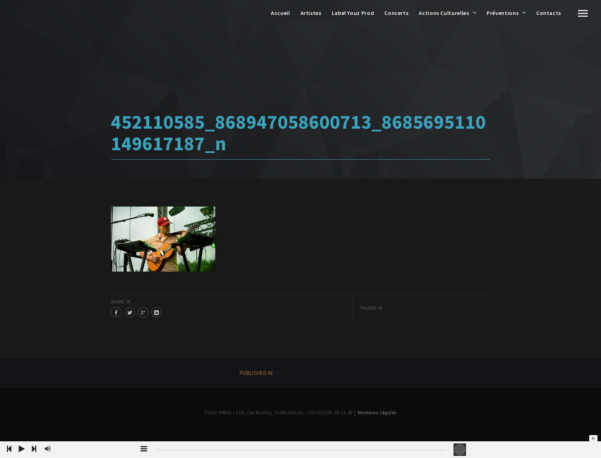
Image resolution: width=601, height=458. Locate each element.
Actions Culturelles (444, 12)
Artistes (310, 12)
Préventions (503, 12)
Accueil (280, 12)
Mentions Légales (377, 412)
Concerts (396, 12)
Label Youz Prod (353, 12)
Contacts (548, 12)
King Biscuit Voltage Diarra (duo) (301, 372)
